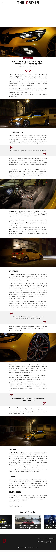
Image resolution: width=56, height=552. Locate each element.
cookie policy (43, 541)
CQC (26, 547)
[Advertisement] (28, 16)
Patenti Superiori (31, 547)
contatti (47, 541)
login (37, 547)
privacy (38, 541)
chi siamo (51, 541)
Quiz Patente (20, 547)
